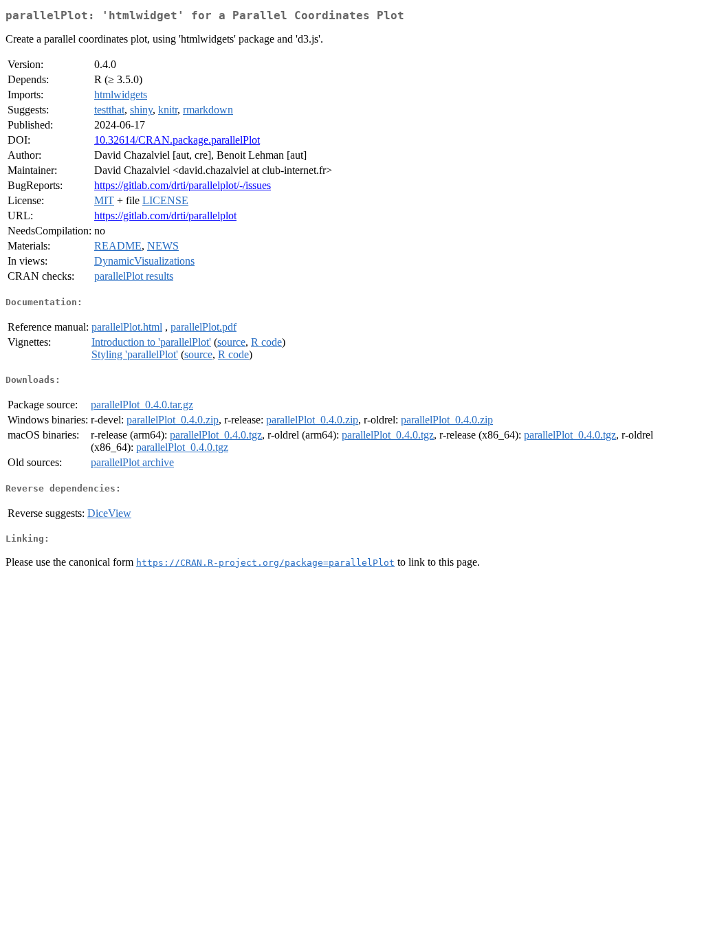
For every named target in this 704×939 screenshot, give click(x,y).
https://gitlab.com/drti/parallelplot (165, 215)
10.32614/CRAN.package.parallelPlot (177, 140)
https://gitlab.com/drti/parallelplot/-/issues (182, 185)
